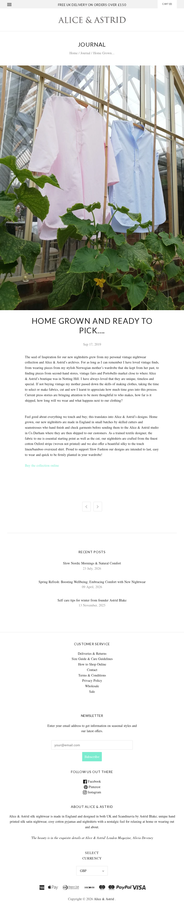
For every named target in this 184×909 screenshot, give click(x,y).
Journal (85, 53)
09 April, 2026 (92, 586)
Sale (92, 691)
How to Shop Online (92, 664)
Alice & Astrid (104, 899)
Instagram (94, 792)
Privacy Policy (92, 680)
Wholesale (92, 686)
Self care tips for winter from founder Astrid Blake (92, 600)
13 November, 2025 (92, 605)
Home (73, 53)
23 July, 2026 (92, 568)
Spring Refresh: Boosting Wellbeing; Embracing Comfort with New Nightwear (92, 581)
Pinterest (94, 787)
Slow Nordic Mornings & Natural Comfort (92, 563)
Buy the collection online (42, 465)
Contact (92, 669)
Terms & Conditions (92, 675)
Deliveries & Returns (92, 653)
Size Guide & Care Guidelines (92, 658)
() (167, 4)
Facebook (94, 781)
